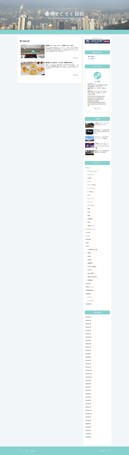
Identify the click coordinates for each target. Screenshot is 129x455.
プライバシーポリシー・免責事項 (27, 450)
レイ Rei (97, 81)
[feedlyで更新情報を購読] (97, 108)
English (92, 56)
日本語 (92, 58)
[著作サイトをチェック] (95, 108)
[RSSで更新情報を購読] (99, 108)
